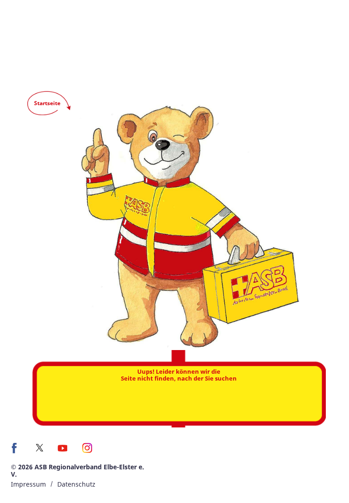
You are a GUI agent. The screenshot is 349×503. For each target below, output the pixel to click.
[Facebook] (16, 451)
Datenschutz (76, 484)
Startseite (47, 103)
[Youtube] (62, 451)
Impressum (28, 484)
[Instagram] (87, 451)
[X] (39, 447)
